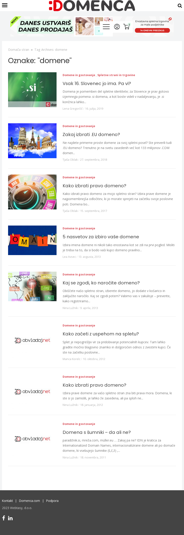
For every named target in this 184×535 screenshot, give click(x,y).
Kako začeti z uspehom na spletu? (101, 334)
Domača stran (18, 49)
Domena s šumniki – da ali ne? (97, 432)
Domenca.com (29, 501)
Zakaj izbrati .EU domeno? (91, 134)
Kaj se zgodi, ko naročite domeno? (101, 283)
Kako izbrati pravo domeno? (94, 186)
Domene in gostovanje (79, 75)
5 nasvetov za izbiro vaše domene (101, 237)
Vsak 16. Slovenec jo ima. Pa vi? (97, 83)
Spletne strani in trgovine (116, 75)
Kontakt (7, 501)
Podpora (52, 501)
